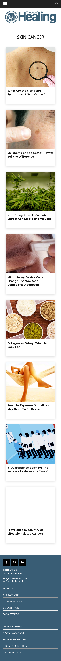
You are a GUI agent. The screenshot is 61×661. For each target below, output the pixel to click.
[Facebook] (6, 562)
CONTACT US (10, 569)
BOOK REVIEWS (11, 614)
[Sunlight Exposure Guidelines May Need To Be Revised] (30, 382)
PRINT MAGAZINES (12, 626)
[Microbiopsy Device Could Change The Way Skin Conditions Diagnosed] (30, 253)
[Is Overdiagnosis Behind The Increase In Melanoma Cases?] (30, 444)
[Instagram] (14, 562)
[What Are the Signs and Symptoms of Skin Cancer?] (30, 67)
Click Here (7, 581)
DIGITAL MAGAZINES (13, 633)
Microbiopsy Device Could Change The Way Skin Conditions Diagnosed (25, 281)
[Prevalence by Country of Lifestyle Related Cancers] (30, 506)
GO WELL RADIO (11, 607)
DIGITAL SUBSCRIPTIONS (15, 645)
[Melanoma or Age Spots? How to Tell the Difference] (30, 129)
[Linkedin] (22, 562)
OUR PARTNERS (11, 594)
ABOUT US (8, 588)
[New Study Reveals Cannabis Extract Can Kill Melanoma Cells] (30, 191)
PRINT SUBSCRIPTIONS (15, 639)
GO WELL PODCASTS (13, 601)
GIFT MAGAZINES (12, 652)
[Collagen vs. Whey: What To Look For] (30, 319)
